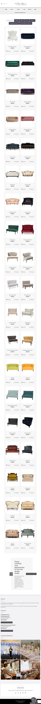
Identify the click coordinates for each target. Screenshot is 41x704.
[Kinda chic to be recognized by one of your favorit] (10, 650)
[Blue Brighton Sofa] (26, 36)
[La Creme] (26, 505)
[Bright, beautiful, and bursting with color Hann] (30, 670)
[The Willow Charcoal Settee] (11, 340)
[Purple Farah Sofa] (26, 91)
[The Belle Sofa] (11, 146)
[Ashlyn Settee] (11, 229)
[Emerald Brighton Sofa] (11, 64)
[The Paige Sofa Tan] (11, 119)
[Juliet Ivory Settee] (11, 312)
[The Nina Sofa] (11, 91)
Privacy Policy (20, 701)
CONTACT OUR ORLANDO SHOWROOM (6, 622)
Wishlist (17, 51)
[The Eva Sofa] (26, 64)
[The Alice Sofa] (26, 174)
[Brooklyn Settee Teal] (26, 395)
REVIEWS (29, 9)
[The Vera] (11, 367)
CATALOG (11, 9)
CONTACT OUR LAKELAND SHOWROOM (6, 630)
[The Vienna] (26, 450)
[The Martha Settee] (11, 257)
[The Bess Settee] (11, 450)
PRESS (35, 9)
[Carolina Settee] (26, 202)
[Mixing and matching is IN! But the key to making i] (10, 670)
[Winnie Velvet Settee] (26, 229)
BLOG (24, 9)
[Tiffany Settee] (26, 478)
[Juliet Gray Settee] (11, 422)
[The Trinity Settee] (11, 285)
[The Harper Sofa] (26, 146)
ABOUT (18, 9)
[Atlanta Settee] (26, 312)
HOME (6, 9)
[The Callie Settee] (26, 285)
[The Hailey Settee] (26, 533)
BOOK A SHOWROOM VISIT (20, 12)
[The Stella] (11, 478)
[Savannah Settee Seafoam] (11, 395)
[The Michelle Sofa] (11, 202)
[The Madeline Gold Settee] (26, 340)
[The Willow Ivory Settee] (26, 257)
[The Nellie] (11, 505)
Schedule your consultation (32, 573)
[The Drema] (26, 367)
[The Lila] (11, 533)
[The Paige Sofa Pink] (26, 119)
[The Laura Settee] (26, 422)
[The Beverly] (11, 174)
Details (9, 51)
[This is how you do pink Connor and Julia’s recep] (30, 650)
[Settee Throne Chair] (11, 36)
